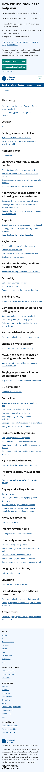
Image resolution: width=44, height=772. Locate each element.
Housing (5, 649)
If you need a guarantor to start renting (17, 186)
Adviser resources (8, 671)
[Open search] (40, 78)
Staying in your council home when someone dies (22, 380)
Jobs (3, 717)
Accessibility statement (10, 726)
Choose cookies (8, 71)
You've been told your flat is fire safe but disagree (21, 290)
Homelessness (7, 155)
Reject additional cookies (14, 67)
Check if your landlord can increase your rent (20, 253)
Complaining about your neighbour (16, 438)
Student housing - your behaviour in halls (18, 558)
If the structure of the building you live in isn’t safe (22, 301)
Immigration (6, 659)
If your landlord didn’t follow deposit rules (18, 235)
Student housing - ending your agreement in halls (22, 562)
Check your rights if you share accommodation (20, 337)
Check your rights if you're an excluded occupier (21, 599)
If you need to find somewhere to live (16, 138)
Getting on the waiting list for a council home (20, 201)
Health (4, 662)
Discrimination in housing (12, 392)
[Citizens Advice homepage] (8, 741)
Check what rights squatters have (15, 584)
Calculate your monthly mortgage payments (19, 497)
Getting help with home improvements (17, 533)
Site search (6, 678)
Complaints (6, 700)
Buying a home (8, 494)
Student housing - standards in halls (16, 555)
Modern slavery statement (11, 707)
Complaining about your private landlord (18, 316)
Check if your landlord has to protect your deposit (22, 225)
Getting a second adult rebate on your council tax (22, 423)
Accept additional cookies (14, 62)
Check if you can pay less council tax (16, 409)
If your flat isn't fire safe (11, 286)
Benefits (5, 85)
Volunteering (6, 714)
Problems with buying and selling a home (18, 505)
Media (4, 703)
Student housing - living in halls (14, 545)
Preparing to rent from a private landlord (18, 170)
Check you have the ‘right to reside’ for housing (21, 465)
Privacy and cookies (9, 732)
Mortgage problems (10, 522)
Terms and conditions (9, 729)
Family (4, 652)
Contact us (5, 690)
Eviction (5, 126)
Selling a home (7, 501)
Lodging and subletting (11, 573)
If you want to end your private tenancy (17, 348)
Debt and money (25, 85)
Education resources (9, 674)
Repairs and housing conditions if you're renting (21, 271)
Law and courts (7, 655)
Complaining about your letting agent (17, 319)
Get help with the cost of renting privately (18, 246)
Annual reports (7, 697)
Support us (6, 693)
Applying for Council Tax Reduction (16, 413)
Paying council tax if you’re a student (16, 426)
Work (13, 85)
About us (5, 686)
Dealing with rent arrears (12, 250)
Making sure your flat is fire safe (14, 283)
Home (6, 90)
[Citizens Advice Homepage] (8, 78)
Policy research (7, 710)
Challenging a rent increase (13, 257)
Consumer (5, 645)
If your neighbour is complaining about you (19, 441)
